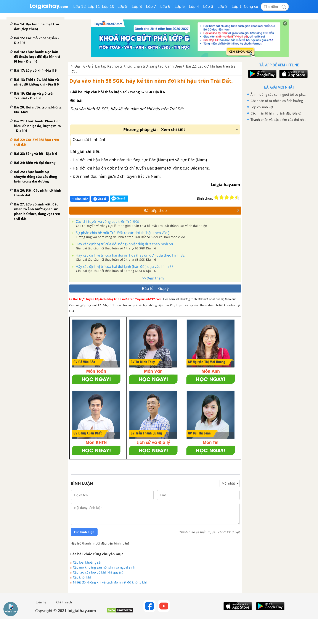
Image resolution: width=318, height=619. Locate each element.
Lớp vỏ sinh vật (262, 107)
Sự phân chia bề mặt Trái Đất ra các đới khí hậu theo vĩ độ (122, 232)
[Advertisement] (279, 192)
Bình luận (81, 198)
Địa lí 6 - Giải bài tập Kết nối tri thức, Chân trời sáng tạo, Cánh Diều (128, 66)
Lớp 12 (79, 6)
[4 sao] (231, 197)
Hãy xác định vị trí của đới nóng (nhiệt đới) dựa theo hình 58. (124, 244)
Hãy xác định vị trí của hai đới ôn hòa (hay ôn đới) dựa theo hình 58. (130, 255)
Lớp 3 (208, 6)
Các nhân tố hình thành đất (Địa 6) (276, 113)
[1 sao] (216, 197)
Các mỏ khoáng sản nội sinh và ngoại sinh (104, 567)
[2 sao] (221, 197)
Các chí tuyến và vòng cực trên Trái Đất (107, 221)
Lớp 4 (194, 6)
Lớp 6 (165, 6)
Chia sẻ (101, 198)
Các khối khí (82, 577)
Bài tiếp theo (155, 210)
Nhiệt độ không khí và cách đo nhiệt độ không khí (110, 582)
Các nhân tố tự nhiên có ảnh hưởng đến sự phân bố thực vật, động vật (278, 101)
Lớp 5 (180, 6)
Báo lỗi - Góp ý (155, 288)
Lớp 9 (122, 6)
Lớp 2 (222, 6)
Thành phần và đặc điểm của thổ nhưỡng (278, 119)
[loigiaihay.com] (48, 8)
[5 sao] (237, 197)
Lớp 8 (137, 6)
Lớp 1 (237, 6)
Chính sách (64, 602)
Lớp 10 (108, 6)
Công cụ (251, 6)
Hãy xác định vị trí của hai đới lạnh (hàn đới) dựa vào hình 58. (124, 266)
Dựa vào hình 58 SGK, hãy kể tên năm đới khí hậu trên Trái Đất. (151, 80)
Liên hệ (41, 602)
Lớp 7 (151, 6)
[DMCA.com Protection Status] (120, 612)
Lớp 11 (94, 6)
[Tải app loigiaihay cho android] (262, 74)
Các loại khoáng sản (87, 562)
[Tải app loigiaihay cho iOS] (293, 74)
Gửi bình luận (84, 532)
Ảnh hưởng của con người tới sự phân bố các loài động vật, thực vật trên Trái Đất (278, 94)
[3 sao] (226, 197)
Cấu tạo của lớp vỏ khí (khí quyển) (98, 572)
